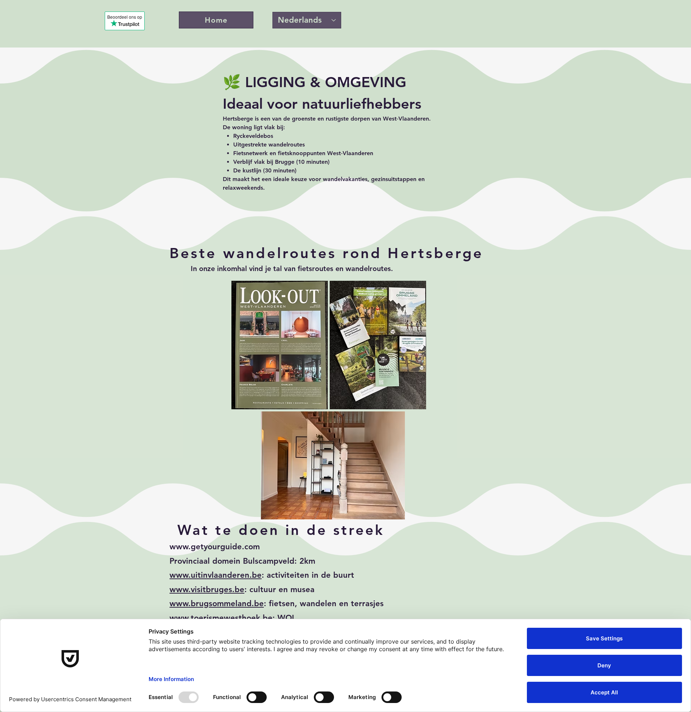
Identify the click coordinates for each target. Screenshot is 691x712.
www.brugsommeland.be (217, 603)
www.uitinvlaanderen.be (216, 575)
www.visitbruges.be (207, 589)
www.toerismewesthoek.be (221, 618)
